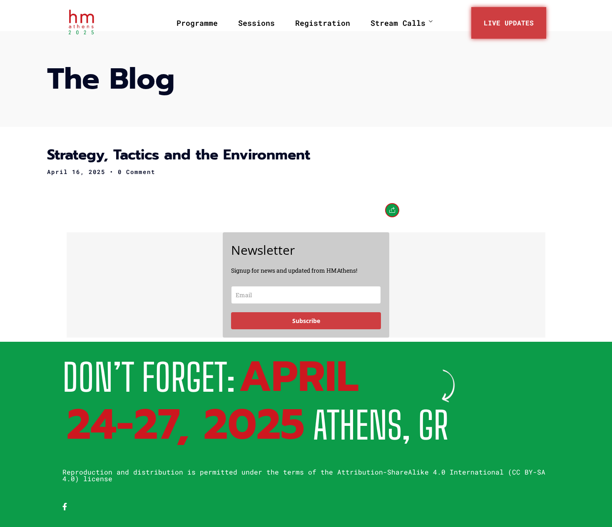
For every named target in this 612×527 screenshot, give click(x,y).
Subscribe (306, 321)
